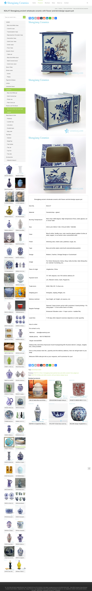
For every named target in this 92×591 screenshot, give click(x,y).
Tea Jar (9, 147)
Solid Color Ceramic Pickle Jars (20, 189)
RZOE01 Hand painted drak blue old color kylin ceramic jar (20, 516)
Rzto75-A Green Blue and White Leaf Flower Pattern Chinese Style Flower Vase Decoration (20, 243)
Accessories (9, 157)
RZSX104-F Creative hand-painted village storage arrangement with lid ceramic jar (20, 462)
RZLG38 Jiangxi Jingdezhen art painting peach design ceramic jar (78, 423)
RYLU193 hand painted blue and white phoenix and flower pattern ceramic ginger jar (20, 216)
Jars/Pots (8, 89)
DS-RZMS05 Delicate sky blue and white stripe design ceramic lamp (20, 475)
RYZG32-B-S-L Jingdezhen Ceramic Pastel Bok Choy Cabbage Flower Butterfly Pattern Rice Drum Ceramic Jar (20, 435)
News (53, 3)
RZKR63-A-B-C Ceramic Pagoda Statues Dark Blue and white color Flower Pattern (20, 271)
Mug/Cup (9, 141)
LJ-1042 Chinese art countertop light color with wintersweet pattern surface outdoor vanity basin (9, 203)
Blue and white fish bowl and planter (15, 110)
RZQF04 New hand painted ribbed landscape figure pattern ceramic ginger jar (9, 544)
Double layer (10, 128)
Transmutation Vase (12, 32)
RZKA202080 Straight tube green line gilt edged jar (58, 400)
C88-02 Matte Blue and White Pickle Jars (38, 400)
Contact (66, 3)
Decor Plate (9, 67)
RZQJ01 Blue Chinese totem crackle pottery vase (20, 366)
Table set (9, 54)
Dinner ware (9, 70)
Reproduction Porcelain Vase (15, 35)
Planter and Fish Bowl (12, 105)
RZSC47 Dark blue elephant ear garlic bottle (9, 189)
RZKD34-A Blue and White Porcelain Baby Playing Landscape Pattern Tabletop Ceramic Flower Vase (9, 230)
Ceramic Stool (10, 51)
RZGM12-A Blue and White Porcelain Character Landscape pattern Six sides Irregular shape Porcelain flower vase (9, 435)
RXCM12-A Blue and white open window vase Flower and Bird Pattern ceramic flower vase (20, 544)
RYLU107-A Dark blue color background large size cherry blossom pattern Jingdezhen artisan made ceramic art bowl (58, 423)
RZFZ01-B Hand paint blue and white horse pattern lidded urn (20, 407)
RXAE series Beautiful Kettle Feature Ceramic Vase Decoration (20, 503)
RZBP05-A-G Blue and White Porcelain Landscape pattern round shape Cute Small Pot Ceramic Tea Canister (20, 325)
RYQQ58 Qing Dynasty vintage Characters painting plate (9, 421)
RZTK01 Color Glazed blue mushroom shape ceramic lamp (9, 571)
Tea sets (9, 154)
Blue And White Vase (12, 25)
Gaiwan (9, 138)
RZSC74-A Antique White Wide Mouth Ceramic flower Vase (20, 175)
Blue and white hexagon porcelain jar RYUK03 (9, 284)
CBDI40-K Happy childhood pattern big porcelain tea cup (9, 243)
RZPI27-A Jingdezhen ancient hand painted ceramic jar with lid (20, 557)
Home (34, 3)
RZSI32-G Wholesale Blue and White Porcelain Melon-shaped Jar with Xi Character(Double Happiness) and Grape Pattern (9, 257)
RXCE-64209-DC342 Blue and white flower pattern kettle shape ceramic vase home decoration (9, 489)
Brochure (47, 3)
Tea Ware (8, 134)
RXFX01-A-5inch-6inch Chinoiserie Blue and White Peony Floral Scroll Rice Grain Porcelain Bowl (9, 503)
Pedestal (9, 118)
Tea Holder (10, 144)
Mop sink (9, 131)
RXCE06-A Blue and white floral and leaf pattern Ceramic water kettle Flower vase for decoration (9, 407)
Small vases (10, 44)
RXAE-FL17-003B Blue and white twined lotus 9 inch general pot (9, 380)
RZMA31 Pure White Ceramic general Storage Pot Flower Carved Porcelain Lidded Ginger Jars (20, 230)
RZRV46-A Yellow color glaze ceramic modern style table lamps (20, 571)
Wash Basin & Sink (11, 115)
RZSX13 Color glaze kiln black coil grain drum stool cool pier (9, 325)
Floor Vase (10, 48)
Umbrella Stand (10, 86)
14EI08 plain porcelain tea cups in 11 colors (20, 312)
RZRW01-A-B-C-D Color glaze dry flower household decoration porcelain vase (20, 421)
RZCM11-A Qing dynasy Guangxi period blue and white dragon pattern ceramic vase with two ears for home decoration (20, 257)
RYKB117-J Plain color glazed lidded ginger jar (9, 366)
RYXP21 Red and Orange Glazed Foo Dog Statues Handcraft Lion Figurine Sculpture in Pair (9, 475)
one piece (10, 125)
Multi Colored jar (11, 96)
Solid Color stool (11, 64)
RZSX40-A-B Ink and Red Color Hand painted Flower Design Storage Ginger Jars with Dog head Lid (20, 380)
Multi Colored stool (12, 60)
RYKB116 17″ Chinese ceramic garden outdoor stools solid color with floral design (9, 394)
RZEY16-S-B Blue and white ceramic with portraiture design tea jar (50, 375)
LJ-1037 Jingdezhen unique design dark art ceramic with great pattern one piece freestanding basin (20, 203)
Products (40, 3)
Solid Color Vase (11, 41)
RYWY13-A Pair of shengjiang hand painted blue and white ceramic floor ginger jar (56, 373)
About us (59, 3)
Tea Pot (9, 150)
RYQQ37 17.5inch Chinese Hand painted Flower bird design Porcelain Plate (9, 448)
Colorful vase (11, 28)
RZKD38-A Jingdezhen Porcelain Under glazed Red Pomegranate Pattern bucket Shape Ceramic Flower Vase (9, 530)
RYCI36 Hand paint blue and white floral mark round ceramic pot (9, 516)
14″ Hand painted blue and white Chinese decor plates (9, 271)
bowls (8, 73)
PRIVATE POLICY (13, 160)
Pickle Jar (10, 99)
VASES (8, 22)
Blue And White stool (13, 57)
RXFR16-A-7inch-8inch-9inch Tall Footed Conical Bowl (20, 284)
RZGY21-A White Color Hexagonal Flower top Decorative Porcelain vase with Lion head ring (9, 312)
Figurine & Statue (10, 80)
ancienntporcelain (36, 369)
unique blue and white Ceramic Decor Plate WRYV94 (9, 557)
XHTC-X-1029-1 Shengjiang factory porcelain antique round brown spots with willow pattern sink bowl (9, 353)
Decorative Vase (11, 38)
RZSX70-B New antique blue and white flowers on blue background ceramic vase (9, 462)
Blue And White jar (12, 93)
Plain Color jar (11, 102)
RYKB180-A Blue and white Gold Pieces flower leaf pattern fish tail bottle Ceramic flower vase (20, 339)
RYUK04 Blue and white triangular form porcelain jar (20, 489)
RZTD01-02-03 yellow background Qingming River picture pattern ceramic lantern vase (20, 353)
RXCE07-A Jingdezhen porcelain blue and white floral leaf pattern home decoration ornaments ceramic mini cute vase (20, 394)
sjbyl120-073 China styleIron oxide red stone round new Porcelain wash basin (9, 339)
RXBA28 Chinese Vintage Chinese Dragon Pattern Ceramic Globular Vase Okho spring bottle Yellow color (9, 216)
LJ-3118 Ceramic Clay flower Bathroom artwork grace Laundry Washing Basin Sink (20, 448)
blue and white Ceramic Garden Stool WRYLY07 (9, 298)
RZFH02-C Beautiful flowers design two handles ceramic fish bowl (20, 530)
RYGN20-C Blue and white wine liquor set (20, 298)
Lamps (8, 83)
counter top (10, 121)
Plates (8, 77)
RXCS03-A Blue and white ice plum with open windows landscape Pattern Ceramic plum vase (9, 175)
